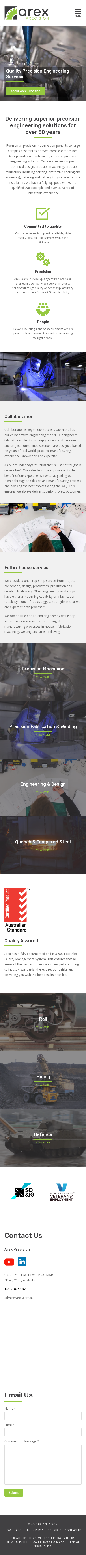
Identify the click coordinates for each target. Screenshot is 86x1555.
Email (9, 1425)
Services (38, 1530)
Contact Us (73, 1530)
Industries (54, 1530)
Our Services (19, 91)
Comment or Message (21, 1441)
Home (8, 1530)
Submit (14, 1492)
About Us (22, 1530)
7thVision (34, 1538)
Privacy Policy (50, 1542)
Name (10, 1409)
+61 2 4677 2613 (16, 1289)
